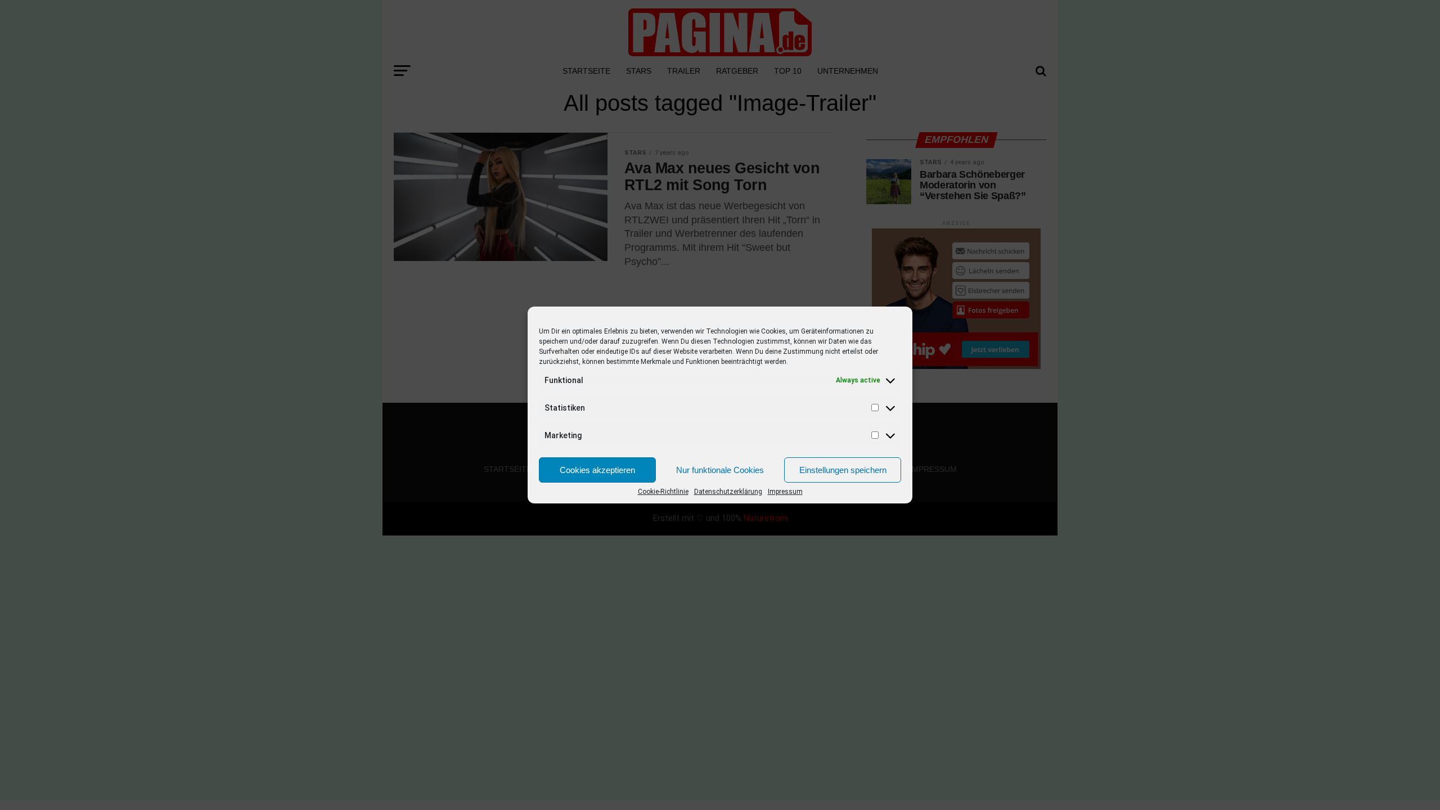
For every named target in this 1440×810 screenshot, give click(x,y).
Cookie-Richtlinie (663, 491)
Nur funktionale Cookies (720, 470)
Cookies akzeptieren (597, 470)
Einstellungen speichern (842, 470)
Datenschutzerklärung (728, 491)
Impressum (785, 491)
